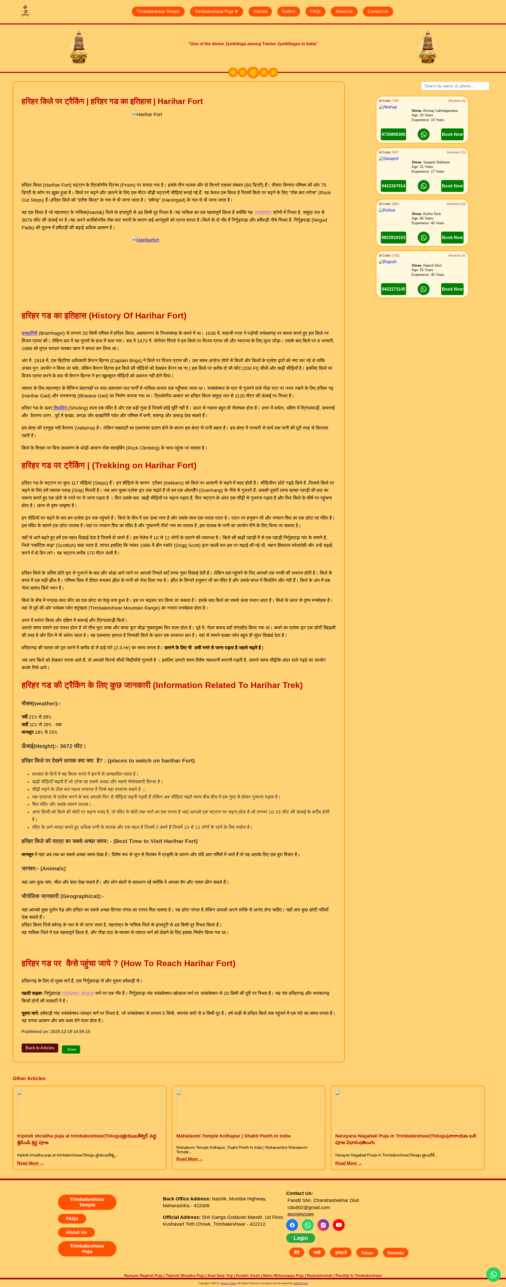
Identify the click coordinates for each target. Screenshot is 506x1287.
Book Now (452, 134)
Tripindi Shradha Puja (185, 1275)
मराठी (317, 1252)
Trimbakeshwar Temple (158, 11)
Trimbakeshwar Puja (87, 1248)
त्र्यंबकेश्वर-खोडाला (78, 993)
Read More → (30, 1163)
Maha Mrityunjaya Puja (283, 1275)
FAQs (315, 11)
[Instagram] (323, 1225)
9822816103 (393, 237)
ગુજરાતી (341, 1252)
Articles (260, 11)
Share (71, 1049)
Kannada (396, 1252)
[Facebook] (292, 1225)
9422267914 (393, 186)
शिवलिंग (60, 408)
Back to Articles (40, 1048)
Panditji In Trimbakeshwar (358, 1275)
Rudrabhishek (319, 1275)
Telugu (367, 1252)
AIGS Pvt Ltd (300, 1283)
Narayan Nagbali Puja (143, 1275)
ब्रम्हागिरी (29, 333)
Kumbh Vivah (248, 1275)
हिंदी (296, 1252)
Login (301, 1238)
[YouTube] (339, 1225)
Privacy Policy (229, 1283)
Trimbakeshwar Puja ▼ (217, 11)
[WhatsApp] (308, 1225)
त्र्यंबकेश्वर (263, 212)
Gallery (288, 11)
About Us (344, 11)
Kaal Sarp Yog (220, 1275)
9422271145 (393, 289)
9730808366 (393, 134)
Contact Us (378, 11)
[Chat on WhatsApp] (424, 134)
